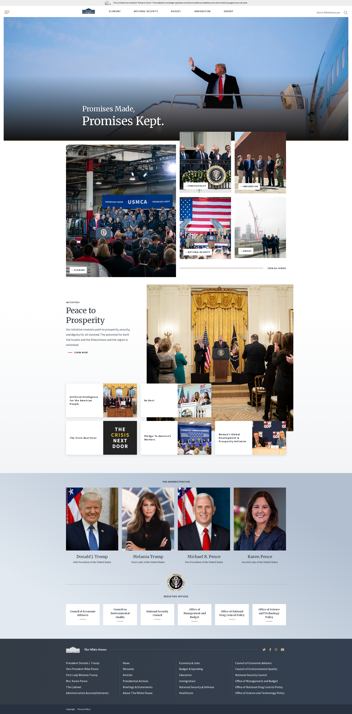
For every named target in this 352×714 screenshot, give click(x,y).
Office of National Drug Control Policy (232, 613)
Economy (115, 11)
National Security (146, 11)
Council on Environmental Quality (120, 613)
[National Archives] (108, 2)
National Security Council (157, 613)
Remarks (128, 669)
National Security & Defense (196, 687)
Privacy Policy (84, 709)
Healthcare (186, 693)
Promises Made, (123, 116)
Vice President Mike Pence (82, 669)
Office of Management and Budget (195, 613)
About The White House (138, 693)
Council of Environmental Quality (256, 669)
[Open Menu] (6, 12)
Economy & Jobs (189, 663)
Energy (228, 11)
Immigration (202, 11)
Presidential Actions (135, 681)
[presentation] (176, 75)
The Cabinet (73, 687)
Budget (176, 11)
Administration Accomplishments (87, 693)
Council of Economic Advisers (83, 613)
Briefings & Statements (138, 687)
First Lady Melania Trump (82, 675)
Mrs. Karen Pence (76, 681)
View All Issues (277, 268)
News (126, 663)
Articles (128, 675)
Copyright (70, 709)
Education (185, 675)
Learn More (81, 352)
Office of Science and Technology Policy (269, 613)
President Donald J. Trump (82, 663)
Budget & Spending (191, 669)
